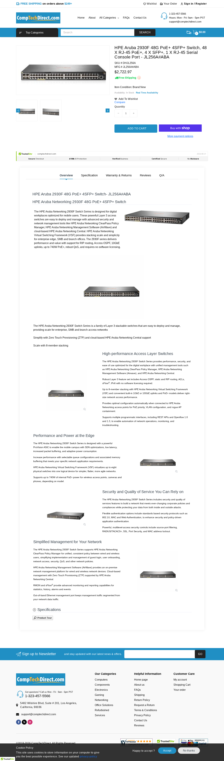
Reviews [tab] (145, 175)
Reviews (139, 725)
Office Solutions (104, 705)
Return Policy (142, 700)
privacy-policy (88, 756)
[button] (37, 32)
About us (139, 684)
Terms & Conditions (145, 710)
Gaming (99, 695)
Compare (119, 102)
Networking (101, 700)
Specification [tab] (89, 175)
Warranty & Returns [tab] (119, 175)
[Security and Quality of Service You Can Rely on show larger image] (66, 512)
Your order (179, 689)
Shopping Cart (181, 684)
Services (100, 715)
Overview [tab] (66, 175)
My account (180, 679)
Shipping (139, 695)
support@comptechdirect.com (38, 714)
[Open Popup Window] (42, 617)
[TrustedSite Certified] (166, 743)
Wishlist (151, 3)
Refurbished (102, 710)
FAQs (137, 689)
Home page (141, 679)
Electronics (101, 689)
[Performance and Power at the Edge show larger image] (157, 459)
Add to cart (137, 128)
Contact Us (140, 720)
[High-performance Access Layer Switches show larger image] (66, 390)
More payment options (180, 136)
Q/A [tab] (161, 175)
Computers (101, 679)
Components (102, 684)
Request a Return (144, 705)
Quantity (119, 107)
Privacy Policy (142, 715)
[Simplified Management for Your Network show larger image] (157, 571)
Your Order (170, 3)
